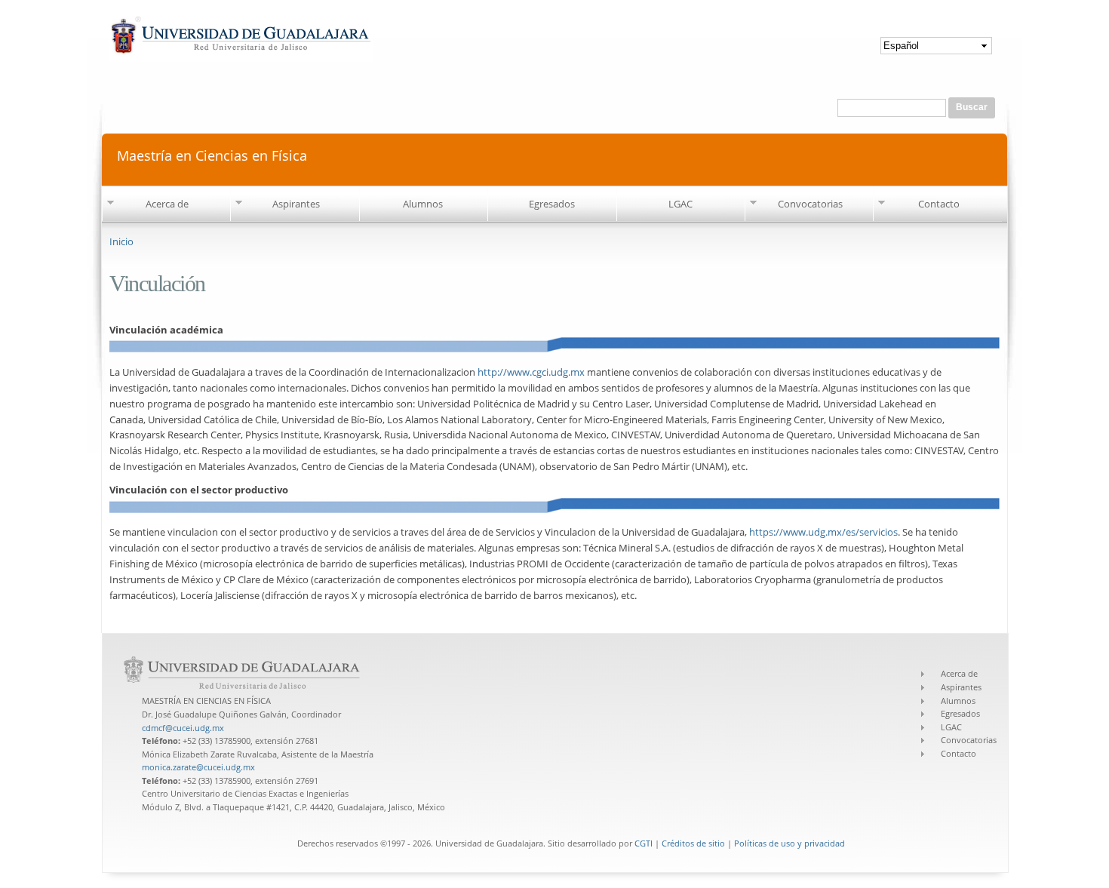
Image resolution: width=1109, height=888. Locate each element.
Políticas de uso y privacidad (789, 843)
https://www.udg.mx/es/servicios (823, 532)
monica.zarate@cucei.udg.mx (198, 767)
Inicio (121, 241)
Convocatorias (810, 203)
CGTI (643, 843)
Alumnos (423, 203)
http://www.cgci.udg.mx (531, 372)
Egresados (552, 203)
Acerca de (167, 203)
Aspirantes (296, 203)
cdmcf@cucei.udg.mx (183, 727)
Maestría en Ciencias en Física (212, 154)
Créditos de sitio (693, 843)
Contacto (939, 203)
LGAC (680, 203)
